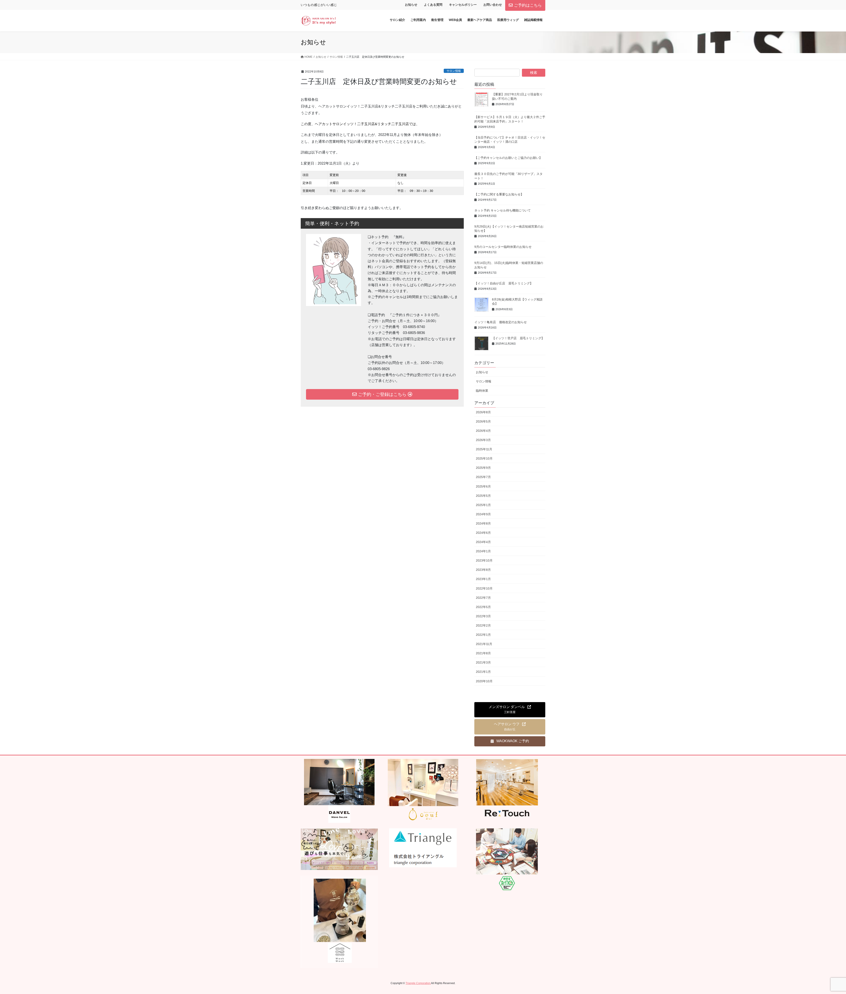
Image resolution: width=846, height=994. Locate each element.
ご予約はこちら (528, 5)
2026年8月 (483, 412)
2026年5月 (483, 421)
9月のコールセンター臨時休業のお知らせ (503, 246)
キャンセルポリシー (463, 4)
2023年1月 (483, 579)
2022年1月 (483, 634)
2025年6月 (483, 486)
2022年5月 (483, 607)
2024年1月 (483, 551)
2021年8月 (483, 653)
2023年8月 (483, 569)
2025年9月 (483, 467)
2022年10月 (484, 588)
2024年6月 (483, 532)
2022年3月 (483, 616)
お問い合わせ (492, 4)
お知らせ (411, 4)
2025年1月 (483, 505)
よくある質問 (433, 4)
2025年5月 (483, 495)
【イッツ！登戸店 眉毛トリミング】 (518, 338)
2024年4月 (483, 542)
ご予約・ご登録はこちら (382, 394)
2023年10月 (484, 560)
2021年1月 (483, 671)
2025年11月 (484, 449)
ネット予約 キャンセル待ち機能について (502, 210)
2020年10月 (484, 681)
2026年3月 (483, 440)
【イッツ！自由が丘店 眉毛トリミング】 (503, 283)
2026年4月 (483, 430)
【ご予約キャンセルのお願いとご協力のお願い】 (508, 157)
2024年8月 (483, 523)
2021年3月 (483, 662)
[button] (509, 710)
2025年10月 (484, 458)
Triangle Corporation (418, 983)
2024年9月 (483, 514)
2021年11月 (484, 644)
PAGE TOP (823, 960)
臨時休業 (482, 390)
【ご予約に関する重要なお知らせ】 (499, 194)
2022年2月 (483, 625)
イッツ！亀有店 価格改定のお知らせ (500, 322)
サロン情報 (454, 70)
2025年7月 (483, 477)
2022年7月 (483, 597)
